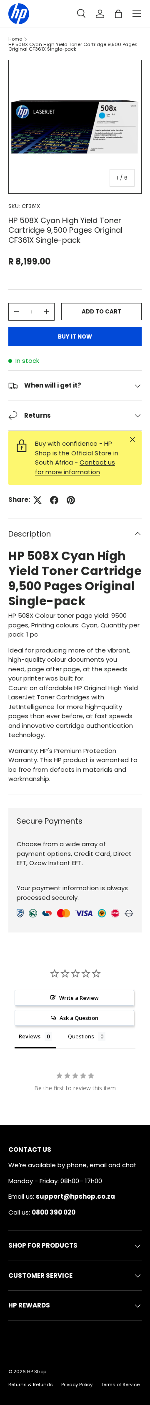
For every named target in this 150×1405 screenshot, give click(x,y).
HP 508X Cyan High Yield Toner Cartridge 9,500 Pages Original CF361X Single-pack (73, 47)
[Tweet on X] (37, 500)
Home (15, 39)
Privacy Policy (76, 1384)
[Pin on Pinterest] (70, 500)
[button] (118, 14)
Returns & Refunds (30, 1384)
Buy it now (75, 337)
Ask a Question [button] (79, 1018)
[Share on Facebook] (54, 500)
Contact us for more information (75, 467)
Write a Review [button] (79, 998)
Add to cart (101, 312)
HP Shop (36, 1371)
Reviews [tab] (29, 1036)
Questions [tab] (81, 1036)
